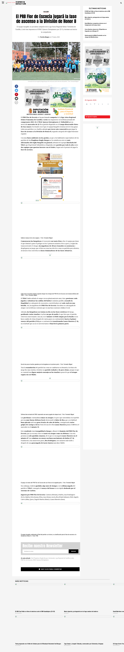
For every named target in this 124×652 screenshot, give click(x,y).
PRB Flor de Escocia (26, 560)
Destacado (52, 558)
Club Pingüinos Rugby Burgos (39, 558)
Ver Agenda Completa (91, 117)
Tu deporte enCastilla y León (21, 3)
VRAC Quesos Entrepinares (41, 560)
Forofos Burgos (44, 37)
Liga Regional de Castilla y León (64, 558)
